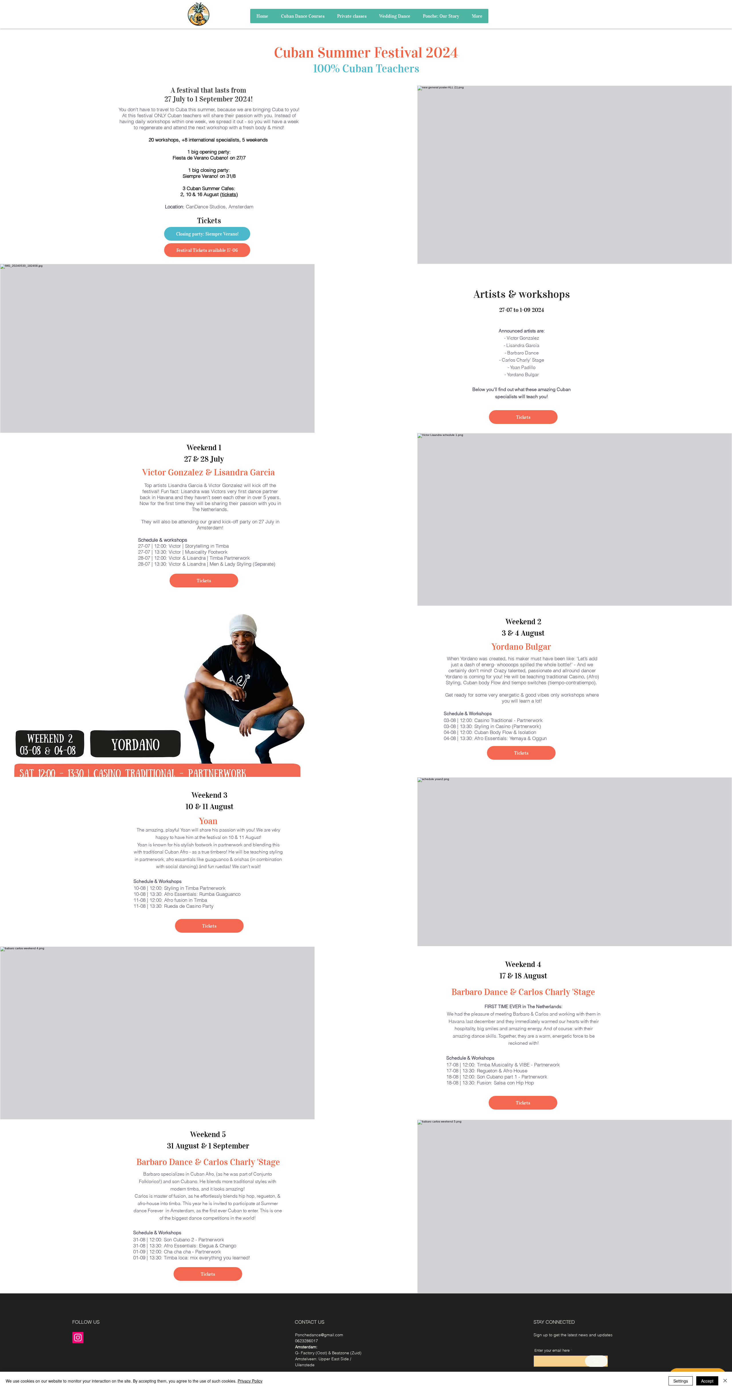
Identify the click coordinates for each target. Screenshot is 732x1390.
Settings (680, 1381)
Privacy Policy (250, 1381)
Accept (707, 1381)
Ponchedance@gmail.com (319, 1334)
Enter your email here (552, 1350)
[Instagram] (77, 1337)
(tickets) (229, 194)
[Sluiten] (725, 1380)
